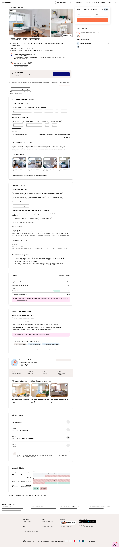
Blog (24, 526)
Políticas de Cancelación (35, 83)
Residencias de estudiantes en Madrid (11, 510)
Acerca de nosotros (28, 524)
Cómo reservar (54, 83)
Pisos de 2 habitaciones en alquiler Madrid (99, 506)
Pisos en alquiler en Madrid (37, 506)
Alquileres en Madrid (7, 506)
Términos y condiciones (47, 526)
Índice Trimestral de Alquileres (30, 531)
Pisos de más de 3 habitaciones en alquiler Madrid (43, 508)
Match (71, 2)
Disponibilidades (64, 83)
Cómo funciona (79, 2)
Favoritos (87, 2)
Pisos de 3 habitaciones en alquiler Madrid (12, 508)
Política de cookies (46, 524)
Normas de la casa (16, 83)
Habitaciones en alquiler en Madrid (68, 508)
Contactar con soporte (66, 526)
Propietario (46, 83)
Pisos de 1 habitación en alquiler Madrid (69, 506)
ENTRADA (80, 13)
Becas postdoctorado (28, 529)
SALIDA (96, 13)
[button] (110, 2)
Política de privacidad (47, 521)
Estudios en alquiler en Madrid (96, 508)
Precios (25, 83)
